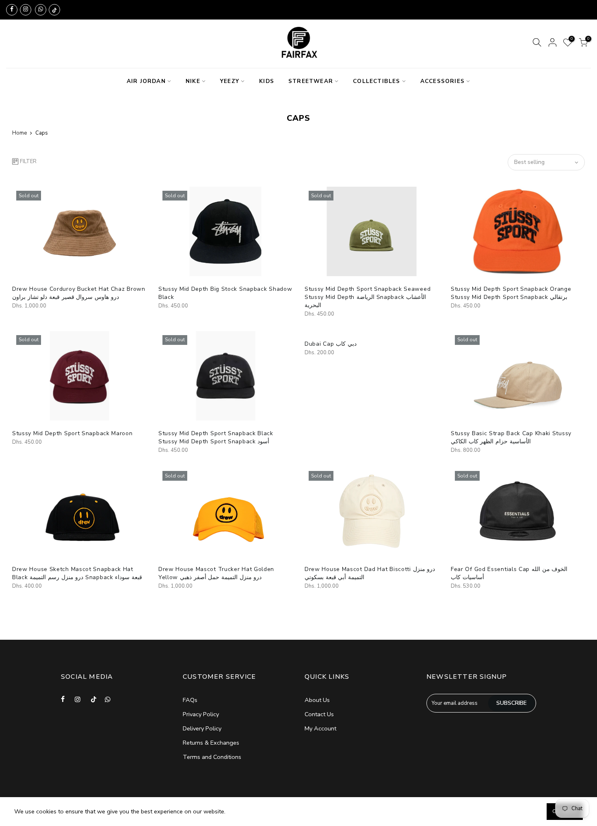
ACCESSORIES (442, 81)
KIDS (266, 81)
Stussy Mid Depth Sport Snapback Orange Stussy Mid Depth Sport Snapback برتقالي (511, 293)
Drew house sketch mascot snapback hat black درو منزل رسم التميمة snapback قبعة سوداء (77, 573)
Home (19, 133)
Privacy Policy (201, 714)
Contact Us (319, 714)
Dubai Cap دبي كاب (331, 344)
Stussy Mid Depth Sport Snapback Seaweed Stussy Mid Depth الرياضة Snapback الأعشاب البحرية (367, 297)
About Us (317, 700)
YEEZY (229, 81)
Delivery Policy (202, 728)
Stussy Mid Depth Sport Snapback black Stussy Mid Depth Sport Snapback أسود (215, 437)
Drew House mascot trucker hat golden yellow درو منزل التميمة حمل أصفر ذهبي (216, 573)
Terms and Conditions (212, 757)
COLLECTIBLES (376, 81)
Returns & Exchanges (211, 743)
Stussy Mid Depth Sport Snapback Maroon (72, 433)
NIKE (193, 81)
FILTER (28, 161)
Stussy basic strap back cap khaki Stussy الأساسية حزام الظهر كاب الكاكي (511, 437)
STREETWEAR (310, 81)
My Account (320, 728)
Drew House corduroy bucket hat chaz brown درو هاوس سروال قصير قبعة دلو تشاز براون (78, 293)
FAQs (190, 700)
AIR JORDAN (146, 81)
